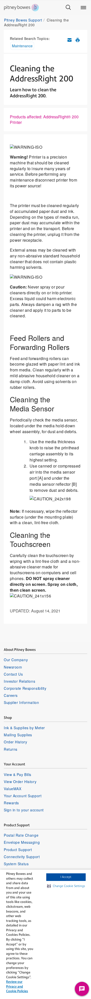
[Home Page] (21, 7)
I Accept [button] (65, 877)
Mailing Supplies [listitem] (18, 734)
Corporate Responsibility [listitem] (25, 688)
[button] (66, 886)
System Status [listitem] (16, 863)
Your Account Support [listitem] (22, 795)
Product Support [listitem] (18, 849)
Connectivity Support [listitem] (22, 856)
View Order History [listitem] (20, 781)
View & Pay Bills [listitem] (17, 774)
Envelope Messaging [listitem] (22, 842)
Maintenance (22, 45)
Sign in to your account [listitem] (24, 810)
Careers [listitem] (11, 695)
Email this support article (69, 40)
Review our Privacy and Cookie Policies (17, 986)
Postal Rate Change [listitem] (21, 835)
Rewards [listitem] (11, 803)
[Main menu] (83, 7)
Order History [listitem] (15, 742)
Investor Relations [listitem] (19, 681)
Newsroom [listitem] (13, 667)
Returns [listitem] (10, 749)
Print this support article (78, 40)
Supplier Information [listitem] (21, 702)
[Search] (68, 7)
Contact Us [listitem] (13, 674)
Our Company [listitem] (16, 659)
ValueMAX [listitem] (12, 788)
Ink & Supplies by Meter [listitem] (24, 727)
